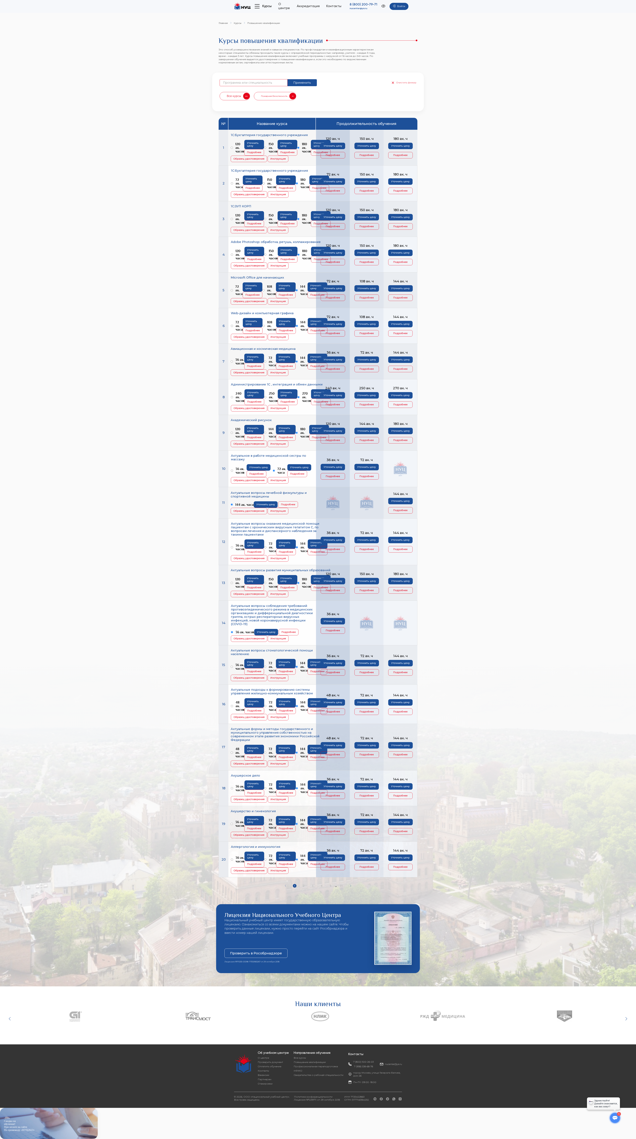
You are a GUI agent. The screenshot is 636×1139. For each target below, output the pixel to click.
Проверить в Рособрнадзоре (256, 953)
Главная (223, 23)
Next (626, 1018)
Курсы (237, 23)
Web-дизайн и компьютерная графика (262, 313)
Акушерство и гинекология (253, 811)
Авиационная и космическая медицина (263, 349)
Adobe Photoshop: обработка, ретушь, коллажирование (276, 242)
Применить (302, 83)
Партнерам (264, 1079)
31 (341, 886)
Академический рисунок (251, 420)
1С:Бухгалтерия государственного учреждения (269, 135)
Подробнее (254, 152)
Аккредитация (308, 6)
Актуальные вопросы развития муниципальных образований (280, 570)
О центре (263, 1057)
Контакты (333, 6)
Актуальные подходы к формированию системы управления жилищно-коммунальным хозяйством (272, 691)
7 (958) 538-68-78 (363, 1066)
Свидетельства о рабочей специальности (318, 1075)
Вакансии (263, 1075)
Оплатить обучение (269, 1066)
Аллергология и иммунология (255, 847)
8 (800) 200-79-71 (363, 4)
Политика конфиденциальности (313, 1096)
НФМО (298, 1070)
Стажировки (265, 1083)
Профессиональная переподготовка (316, 1066)
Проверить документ (270, 1062)
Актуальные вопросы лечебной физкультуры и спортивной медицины (269, 494)
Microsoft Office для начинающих (257, 277)
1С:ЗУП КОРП (241, 206)
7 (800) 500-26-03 (363, 1061)
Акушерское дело (245, 775)
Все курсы (300, 1057)
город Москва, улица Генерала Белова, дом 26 (376, 1074)
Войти (401, 6)
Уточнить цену (253, 144)
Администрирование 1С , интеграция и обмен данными (277, 384)
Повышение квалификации (310, 1062)
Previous (10, 1018)
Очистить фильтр (406, 82)
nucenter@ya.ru (358, 8)
